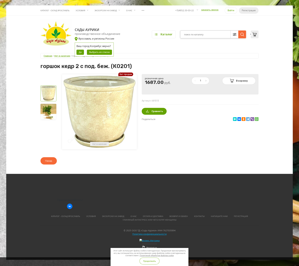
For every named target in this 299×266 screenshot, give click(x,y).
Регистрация (249, 10)
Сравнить (157, 111)
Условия (80, 10)
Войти (231, 10)
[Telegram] (248, 119)
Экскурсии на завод (106, 10)
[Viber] (252, 119)
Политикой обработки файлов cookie (157, 255)
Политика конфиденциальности (149, 234)
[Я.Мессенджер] (235, 119)
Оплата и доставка (153, 216)
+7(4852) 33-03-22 (184, 10)
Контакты (199, 216)
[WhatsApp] (257, 119)
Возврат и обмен (178, 216)
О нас (129, 10)
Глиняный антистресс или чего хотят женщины (149, 219)
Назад (48, 160)
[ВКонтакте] (239, 119)
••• (143, 10)
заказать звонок (209, 9)
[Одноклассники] (243, 119)
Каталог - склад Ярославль (54, 10)
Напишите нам (219, 216)
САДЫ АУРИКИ (87, 29)
